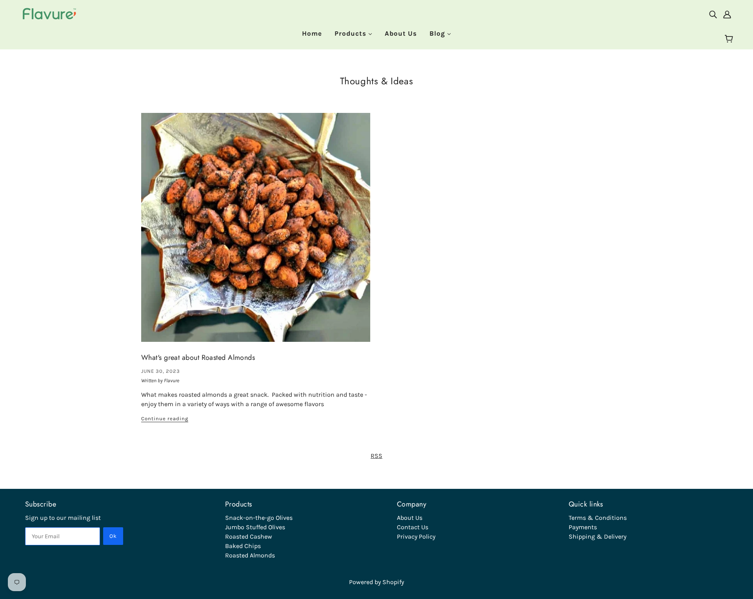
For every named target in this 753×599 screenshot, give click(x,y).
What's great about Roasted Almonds (198, 357)
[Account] (727, 14)
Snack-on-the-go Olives (259, 517)
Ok (113, 536)
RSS (376, 455)
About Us (409, 517)
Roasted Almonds (250, 555)
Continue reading (164, 418)
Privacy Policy (416, 536)
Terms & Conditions (598, 517)
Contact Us (412, 527)
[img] (713, 14)
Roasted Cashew (248, 536)
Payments (583, 527)
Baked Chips (243, 546)
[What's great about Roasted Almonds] (255, 233)
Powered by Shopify (376, 582)
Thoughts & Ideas (376, 81)
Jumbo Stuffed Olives (255, 527)
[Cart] (730, 39)
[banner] (50, 13)
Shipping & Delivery (597, 536)
